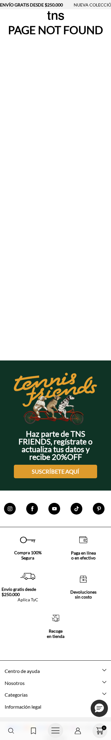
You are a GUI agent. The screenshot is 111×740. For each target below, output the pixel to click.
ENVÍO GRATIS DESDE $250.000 (31, 4)
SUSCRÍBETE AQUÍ (55, 471)
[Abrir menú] (55, 730)
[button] (11, 731)
